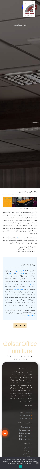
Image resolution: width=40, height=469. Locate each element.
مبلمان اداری (11, 273)
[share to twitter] (20, 326)
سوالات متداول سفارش (25, 413)
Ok (20, 466)
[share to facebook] (25, 326)
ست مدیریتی (27, 454)
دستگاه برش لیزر (26, 448)
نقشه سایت (27, 410)
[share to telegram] (15, 326)
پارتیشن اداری (20, 273)
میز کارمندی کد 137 (25, 427)
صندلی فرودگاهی (18, 289)
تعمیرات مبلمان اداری (25, 415)
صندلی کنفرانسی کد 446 (24, 430)
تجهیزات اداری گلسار (18, 271)
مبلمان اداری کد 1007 (25, 436)
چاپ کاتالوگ (27, 451)
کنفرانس (18, 238)
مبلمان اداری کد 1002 (25, 433)
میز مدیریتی (28, 284)
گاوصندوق (28, 457)
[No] (37, 463)
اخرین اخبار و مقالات (25, 418)
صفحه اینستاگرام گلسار (29, 316)
